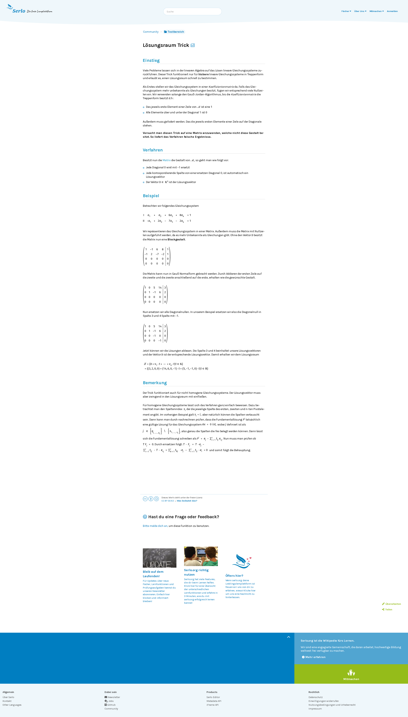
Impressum (315, 708)
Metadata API (214, 700)
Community (150, 31)
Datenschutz (316, 697)
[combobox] (192, 11)
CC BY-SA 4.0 (167, 500)
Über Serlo (8, 697)
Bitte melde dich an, (155, 526)
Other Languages (12, 704)
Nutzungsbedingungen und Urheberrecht (332, 704)
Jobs (111, 700)
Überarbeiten (393, 603)
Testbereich (176, 31)
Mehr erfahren (315, 657)
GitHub (111, 704)
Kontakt (7, 700)
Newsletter (114, 697)
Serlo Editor (213, 697)
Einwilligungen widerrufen (324, 700)
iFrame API (213, 704)
